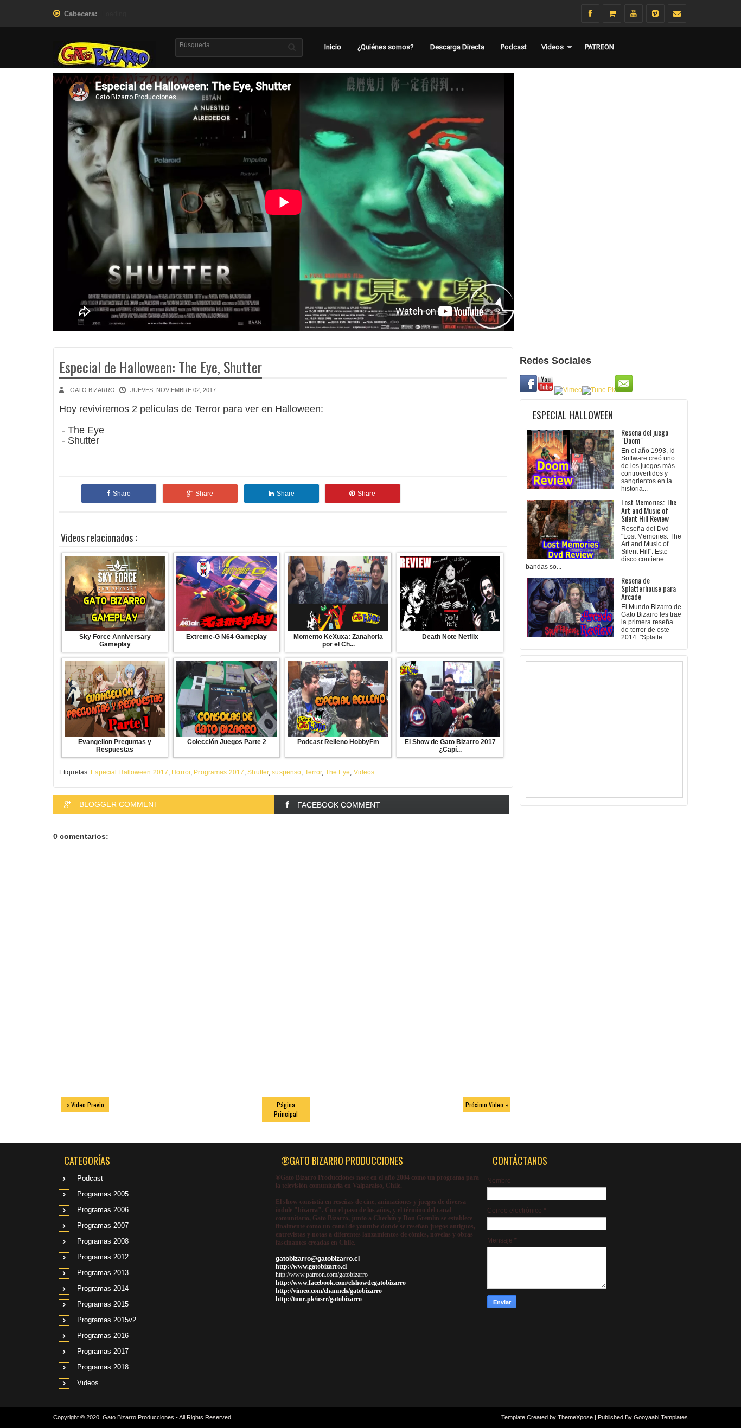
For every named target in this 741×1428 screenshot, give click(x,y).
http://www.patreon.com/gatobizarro (322, 1274)
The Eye (337, 772)
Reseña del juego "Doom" (644, 436)
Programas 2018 (103, 1367)
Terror (313, 772)
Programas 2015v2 (106, 1320)
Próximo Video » (486, 1104)
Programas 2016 (103, 1335)
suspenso (286, 772)
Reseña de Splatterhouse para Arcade (648, 588)
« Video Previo (85, 1104)
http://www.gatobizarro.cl (311, 1266)
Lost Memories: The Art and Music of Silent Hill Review (648, 510)
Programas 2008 (103, 1241)
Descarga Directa (457, 47)
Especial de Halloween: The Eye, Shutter (160, 366)
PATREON (599, 47)
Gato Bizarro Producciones (138, 1417)
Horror (180, 772)
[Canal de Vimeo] (655, 13)
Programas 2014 (103, 1288)
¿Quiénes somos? (385, 47)
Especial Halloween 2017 (129, 772)
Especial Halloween (573, 415)
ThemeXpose (575, 1417)
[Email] (677, 13)
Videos (552, 47)
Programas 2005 (103, 1194)
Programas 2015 (103, 1304)
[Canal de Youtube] (633, 13)
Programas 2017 (219, 772)
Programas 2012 (103, 1257)
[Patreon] (612, 13)
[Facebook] (590, 13)
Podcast (514, 47)
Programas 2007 (103, 1225)
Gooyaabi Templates (661, 1417)
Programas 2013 (103, 1273)
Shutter (258, 772)
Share (122, 493)
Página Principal (286, 1109)
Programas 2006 (103, 1210)
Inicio (332, 47)
